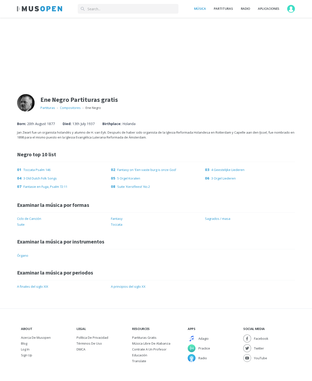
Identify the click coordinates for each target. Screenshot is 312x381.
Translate (139, 361)
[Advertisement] (156, 52)
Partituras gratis (144, 337)
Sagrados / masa (217, 218)
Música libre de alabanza (151, 343)
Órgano (22, 255)
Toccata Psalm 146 (36, 170)
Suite (21, 224)
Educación (139, 355)
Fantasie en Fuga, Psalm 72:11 (45, 186)
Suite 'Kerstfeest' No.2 (133, 186)
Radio (245, 8)
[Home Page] (39, 8)
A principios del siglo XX (128, 286)
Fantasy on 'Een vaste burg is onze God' (146, 170)
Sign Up (26, 355)
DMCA (81, 349)
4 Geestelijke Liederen (227, 170)
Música (200, 8)
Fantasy (117, 218)
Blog (24, 343)
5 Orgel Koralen (128, 178)
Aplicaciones (268, 8)
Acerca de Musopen (36, 337)
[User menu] (291, 9)
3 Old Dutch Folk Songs (40, 178)
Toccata (116, 224)
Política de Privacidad (92, 337)
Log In (25, 349)
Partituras (223, 8)
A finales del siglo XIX (32, 286)
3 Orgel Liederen (223, 178)
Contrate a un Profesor (149, 349)
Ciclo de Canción (29, 218)
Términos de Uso (89, 343)
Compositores (70, 108)
